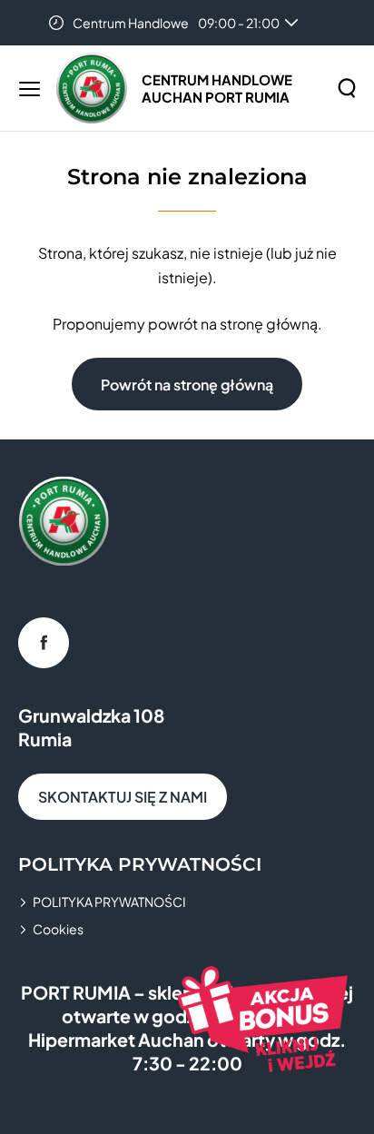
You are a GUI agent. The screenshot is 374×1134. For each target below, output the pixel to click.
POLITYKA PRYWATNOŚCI (109, 901)
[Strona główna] (91, 88)
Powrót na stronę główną (187, 384)
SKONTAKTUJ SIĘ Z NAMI (122, 796)
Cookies (58, 929)
